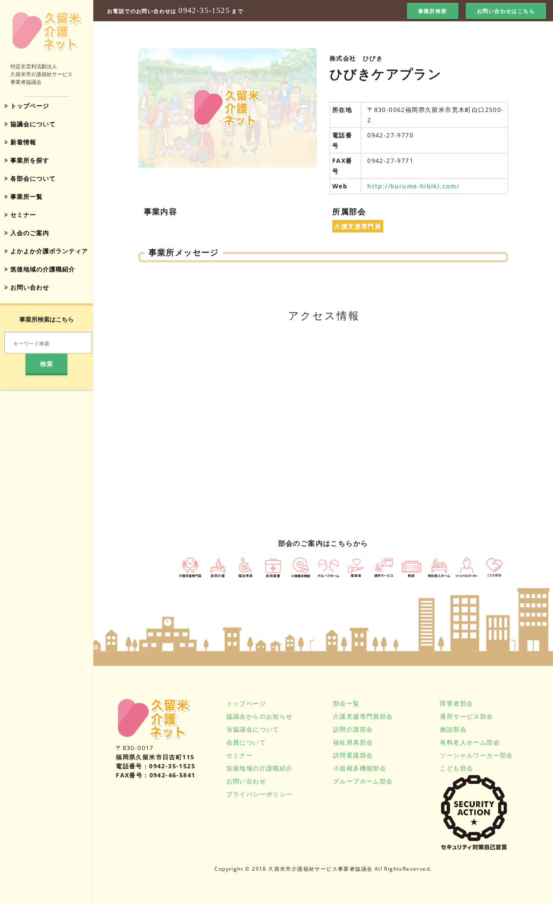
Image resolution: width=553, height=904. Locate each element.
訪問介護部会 (353, 729)
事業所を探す (28, 160)
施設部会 (453, 729)
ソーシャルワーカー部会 (476, 755)
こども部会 (456, 768)
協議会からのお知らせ (259, 716)
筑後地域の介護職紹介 (41, 269)
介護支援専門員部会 (363, 716)
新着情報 (22, 142)
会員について (246, 742)
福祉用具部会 (353, 742)
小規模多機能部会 (359, 768)
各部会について (32, 178)
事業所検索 (432, 11)
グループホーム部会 (363, 781)
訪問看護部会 (353, 755)
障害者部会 (456, 703)
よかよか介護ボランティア (48, 251)
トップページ (28, 106)
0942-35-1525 (204, 10)
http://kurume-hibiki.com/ (413, 186)
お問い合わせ (28, 287)
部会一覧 (346, 703)
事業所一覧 (25, 196)
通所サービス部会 (466, 716)
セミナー (22, 214)
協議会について (32, 124)
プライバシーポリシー (259, 794)
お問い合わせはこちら (506, 11)
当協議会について (253, 729)
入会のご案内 (28, 233)
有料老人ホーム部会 (470, 742)
